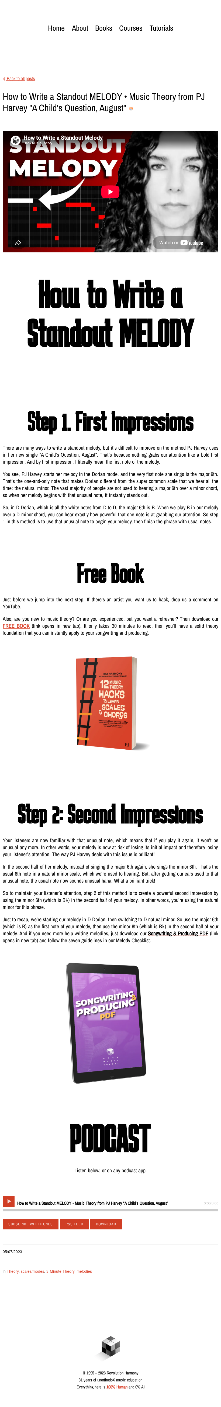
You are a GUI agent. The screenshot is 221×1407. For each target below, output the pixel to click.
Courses (130, 28)
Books (103, 28)
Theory (13, 1271)
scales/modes (32, 1271)
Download (106, 1224)
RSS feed (74, 1224)
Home (56, 28)
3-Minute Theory (60, 1271)
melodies (84, 1271)
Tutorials (161, 28)
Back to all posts (20, 78)
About (80, 28)
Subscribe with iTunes (30, 1224)
